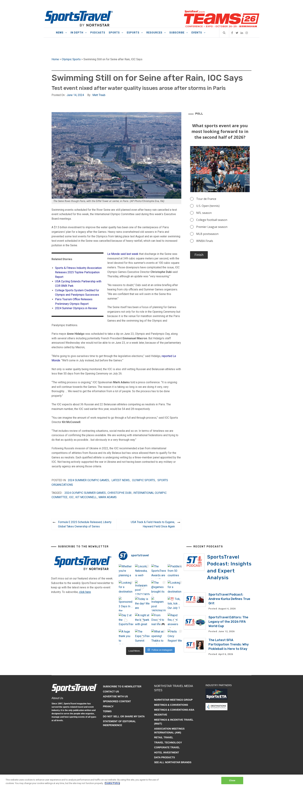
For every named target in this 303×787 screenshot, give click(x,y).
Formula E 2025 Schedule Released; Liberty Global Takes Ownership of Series (85, 524)
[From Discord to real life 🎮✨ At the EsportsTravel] (158, 620)
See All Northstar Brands (172, 762)
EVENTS (196, 32)
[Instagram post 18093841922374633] (158, 604)
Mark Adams (108, 497)
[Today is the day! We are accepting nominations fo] (142, 604)
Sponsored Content (117, 701)
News (59, 32)
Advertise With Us (115, 696)
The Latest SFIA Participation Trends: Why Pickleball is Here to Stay (228, 644)
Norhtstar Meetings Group (173, 699)
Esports (133, 32)
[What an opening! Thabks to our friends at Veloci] (158, 636)
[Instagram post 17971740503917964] (142, 587)
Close (232, 780)
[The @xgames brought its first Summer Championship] (158, 587)
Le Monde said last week (122, 254)
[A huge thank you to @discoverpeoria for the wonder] (126, 636)
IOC (71, 497)
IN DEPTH (76, 32)
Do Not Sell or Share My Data (124, 716)
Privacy (108, 706)
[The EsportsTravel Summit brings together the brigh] (142, 636)
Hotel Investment (166, 752)
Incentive (160, 714)
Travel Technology (168, 742)
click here (85, 592)
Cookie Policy (112, 783)
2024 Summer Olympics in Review (76, 308)
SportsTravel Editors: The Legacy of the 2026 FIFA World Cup (228, 621)
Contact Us (111, 691)
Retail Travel (163, 737)
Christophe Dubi (119, 492)
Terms (107, 711)
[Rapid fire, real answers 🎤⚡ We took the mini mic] (175, 620)
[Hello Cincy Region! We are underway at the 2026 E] (175, 636)
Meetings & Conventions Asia (174, 709)
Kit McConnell (86, 497)
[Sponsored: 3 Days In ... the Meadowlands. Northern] (126, 604)
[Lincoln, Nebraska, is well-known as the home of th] (142, 571)
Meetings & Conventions (171, 704)
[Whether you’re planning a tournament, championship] (126, 571)
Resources (154, 32)
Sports (114, 32)
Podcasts (97, 32)
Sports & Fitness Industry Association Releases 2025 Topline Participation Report (78, 272)
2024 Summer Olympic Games (88, 480)
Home (55, 59)
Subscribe (176, 32)
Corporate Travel (167, 747)
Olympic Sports (71, 59)
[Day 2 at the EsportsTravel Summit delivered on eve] (126, 620)
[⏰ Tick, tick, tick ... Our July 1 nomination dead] (175, 604)
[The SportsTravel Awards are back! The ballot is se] (158, 571)
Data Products (164, 757)
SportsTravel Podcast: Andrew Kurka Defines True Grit (229, 599)
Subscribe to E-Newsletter (122, 686)
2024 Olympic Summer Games (85, 492)
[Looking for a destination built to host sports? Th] (126, 587)
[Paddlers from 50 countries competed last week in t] (175, 571)
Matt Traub (98, 95)
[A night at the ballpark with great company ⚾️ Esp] (142, 620)
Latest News (121, 480)
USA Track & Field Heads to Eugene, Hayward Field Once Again (153, 524)
